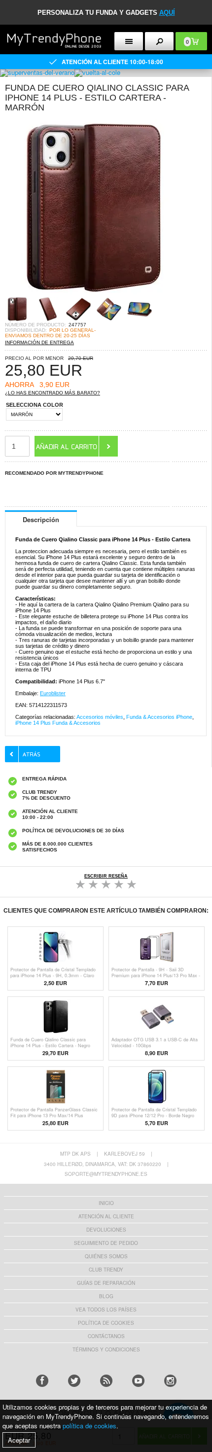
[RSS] (106, 1381)
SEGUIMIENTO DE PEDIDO (106, 1243)
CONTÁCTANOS (106, 1336)
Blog (106, 1296)
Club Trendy (106, 1269)
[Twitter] (74, 1381)
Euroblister (53, 693)
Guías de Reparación (106, 1282)
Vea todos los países (106, 1309)
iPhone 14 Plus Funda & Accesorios (58, 723)
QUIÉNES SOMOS (106, 1256)
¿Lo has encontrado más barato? (52, 392)
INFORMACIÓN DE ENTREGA (39, 342)
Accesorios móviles (99, 717)
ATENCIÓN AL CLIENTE (106, 1216)
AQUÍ (167, 12)
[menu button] (128, 41)
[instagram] (170, 1381)
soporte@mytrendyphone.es (106, 1173)
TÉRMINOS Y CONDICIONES (106, 1349)
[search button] (159, 41)
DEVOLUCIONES (106, 1229)
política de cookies (89, 1425)
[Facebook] (42, 1381)
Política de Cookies (106, 1322)
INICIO (106, 1203)
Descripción (41, 519)
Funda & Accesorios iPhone (159, 717)
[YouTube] (138, 1381)
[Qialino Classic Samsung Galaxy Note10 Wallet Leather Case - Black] (93, 293)
